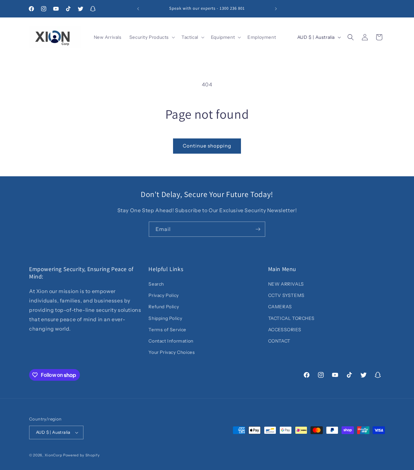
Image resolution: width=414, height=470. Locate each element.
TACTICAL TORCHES (291, 318)
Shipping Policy (165, 318)
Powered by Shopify (81, 455)
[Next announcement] (276, 9)
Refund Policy (163, 307)
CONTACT (279, 341)
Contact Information (170, 341)
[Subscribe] (258, 229)
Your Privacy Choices (171, 352)
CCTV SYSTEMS (286, 295)
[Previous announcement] (138, 9)
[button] (151, 37)
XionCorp (53, 455)
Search (156, 284)
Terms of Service (167, 330)
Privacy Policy (163, 295)
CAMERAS (280, 307)
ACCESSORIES (284, 330)
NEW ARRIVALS (286, 284)
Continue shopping (207, 146)
